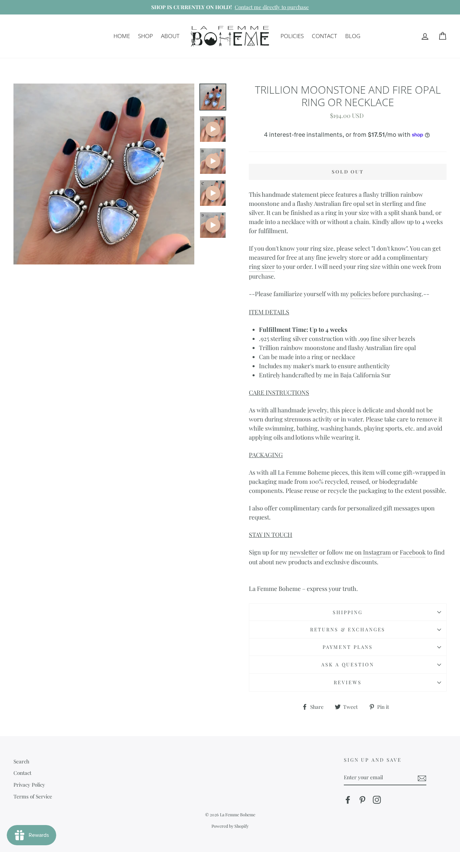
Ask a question (347, 664)
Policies (292, 36)
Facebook (413, 552)
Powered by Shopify (230, 826)
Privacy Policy (29, 784)
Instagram (377, 552)
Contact (324, 36)
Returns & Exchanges (348, 629)
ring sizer (262, 266)
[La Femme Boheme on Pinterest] (362, 799)
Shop (145, 36)
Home (121, 36)
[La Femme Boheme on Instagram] (377, 799)
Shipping (347, 612)
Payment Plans (348, 646)
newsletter (304, 552)
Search (21, 761)
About (170, 36)
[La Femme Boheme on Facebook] (348, 799)
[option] (230, 7)
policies (360, 294)
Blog (352, 36)
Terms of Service (32, 796)
